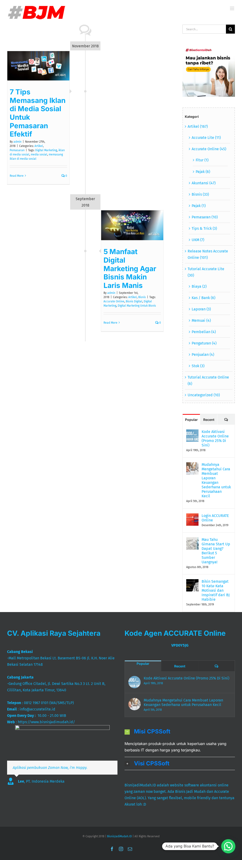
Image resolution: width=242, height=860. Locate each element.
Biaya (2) (199, 286)
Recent (208, 420)
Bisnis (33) (200, 194)
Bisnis (142, 297)
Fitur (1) (202, 160)
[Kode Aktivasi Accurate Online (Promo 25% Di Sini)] (192, 432)
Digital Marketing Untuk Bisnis (137, 305)
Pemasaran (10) (205, 217)
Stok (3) (198, 366)
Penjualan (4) (203, 354)
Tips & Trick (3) (204, 228)
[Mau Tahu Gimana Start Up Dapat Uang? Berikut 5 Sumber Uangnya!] (192, 540)
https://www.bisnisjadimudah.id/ (46, 722)
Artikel (39, 146)
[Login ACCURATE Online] (192, 516)
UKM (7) (198, 240)
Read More (17, 175)
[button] (180, 731)
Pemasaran (17, 150)
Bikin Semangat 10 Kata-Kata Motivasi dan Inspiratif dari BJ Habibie (216, 590)
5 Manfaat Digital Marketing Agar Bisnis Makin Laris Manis (130, 268)
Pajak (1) (199, 205)
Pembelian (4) (204, 332)
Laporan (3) (201, 309)
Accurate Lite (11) (206, 137)
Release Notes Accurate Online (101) (208, 254)
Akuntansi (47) (204, 183)
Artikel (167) (198, 126)
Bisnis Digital (134, 301)
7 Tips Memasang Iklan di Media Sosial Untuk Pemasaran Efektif (37, 113)
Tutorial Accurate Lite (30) (206, 272)
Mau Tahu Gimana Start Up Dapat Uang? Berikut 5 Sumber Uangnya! (216, 550)
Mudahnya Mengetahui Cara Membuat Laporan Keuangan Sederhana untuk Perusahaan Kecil (216, 480)
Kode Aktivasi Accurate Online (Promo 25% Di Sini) (215, 438)
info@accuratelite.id (37, 709)
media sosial (39, 154)
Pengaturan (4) (204, 343)
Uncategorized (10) (204, 395)
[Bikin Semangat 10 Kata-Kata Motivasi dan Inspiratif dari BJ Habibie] (192, 582)
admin (17, 141)
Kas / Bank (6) (203, 297)
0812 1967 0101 (36, 703)
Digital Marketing (46, 150)
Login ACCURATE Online (215, 517)
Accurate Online (114, 301)
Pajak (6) (203, 171)
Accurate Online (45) (209, 149)
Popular (191, 420)
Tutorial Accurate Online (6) (208, 380)
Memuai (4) (201, 320)
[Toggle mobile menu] (232, 8)
